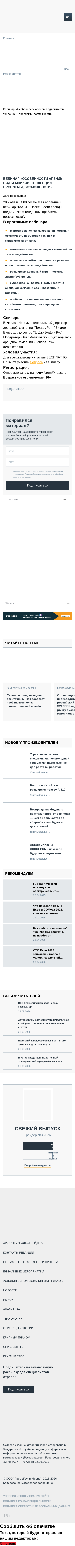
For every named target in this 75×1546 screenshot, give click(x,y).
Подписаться (37, 485)
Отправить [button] (8, 1543)
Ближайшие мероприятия (23, 1271)
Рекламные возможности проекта (30, 1262)
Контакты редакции (18, 1252)
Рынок (8, 1299)
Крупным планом (16, 1337)
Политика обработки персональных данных (36, 1506)
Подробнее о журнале (37, 1165)
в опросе (36, 362)
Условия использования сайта (26, 1496)
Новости (10, 1290)
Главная (8, 38)
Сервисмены (13, 1347)
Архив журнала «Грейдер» (23, 1243)
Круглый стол (13, 1356)
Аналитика (11, 1309)
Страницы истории (18, 1328)
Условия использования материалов (33, 1280)
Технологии (12, 1318)
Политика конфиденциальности (27, 1501)
